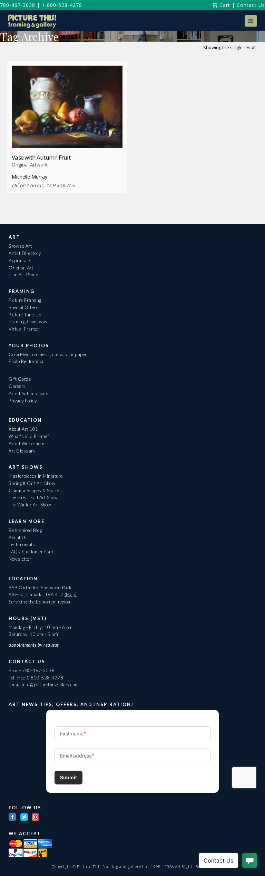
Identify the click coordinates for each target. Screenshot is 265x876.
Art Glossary (22, 451)
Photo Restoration (27, 361)
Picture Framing (25, 300)
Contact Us (251, 5)
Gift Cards (20, 379)
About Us (18, 537)
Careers (17, 386)
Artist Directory (25, 253)
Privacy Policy (23, 400)
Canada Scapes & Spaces (35, 490)
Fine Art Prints (24, 274)
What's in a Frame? (29, 436)
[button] (251, 21)
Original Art (21, 267)
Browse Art (20, 246)
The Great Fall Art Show (33, 497)
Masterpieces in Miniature (36, 476)
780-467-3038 (17, 5)
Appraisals (20, 260)
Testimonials (22, 544)
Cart (224, 5)
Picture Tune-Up (25, 314)
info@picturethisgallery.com (50, 684)
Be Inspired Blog (25, 530)
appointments (22, 645)
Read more (67, 135)
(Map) (71, 594)
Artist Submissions (28, 393)
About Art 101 (23, 429)
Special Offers (23, 307)
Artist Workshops (27, 443)
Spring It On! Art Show (32, 483)
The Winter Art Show (30, 504)
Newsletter (20, 559)
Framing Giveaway (28, 321)
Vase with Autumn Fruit (41, 157)
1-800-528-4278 (62, 5)
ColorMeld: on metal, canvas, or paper (48, 354)
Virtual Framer (24, 329)
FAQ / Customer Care (32, 551)
